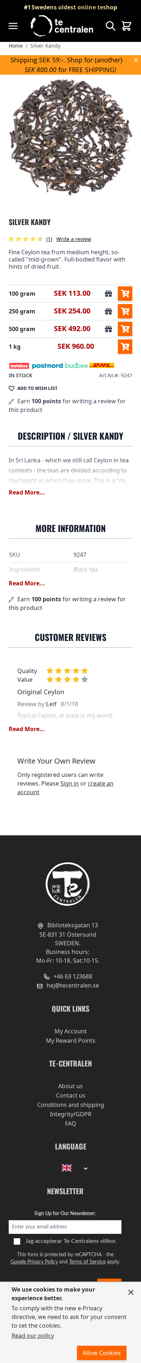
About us (70, 1086)
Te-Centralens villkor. (90, 1241)
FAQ (70, 1123)
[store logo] (62, 25)
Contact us (70, 1095)
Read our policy (33, 1336)
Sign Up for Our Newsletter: (65, 1213)
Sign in (69, 783)
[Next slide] (121, 138)
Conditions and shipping (70, 1105)
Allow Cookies (102, 1353)
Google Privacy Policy (34, 1262)
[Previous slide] (20, 138)
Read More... (27, 492)
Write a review (73, 239)
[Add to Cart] (125, 293)
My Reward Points (70, 1041)
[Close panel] (131, 1292)
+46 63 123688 (72, 976)
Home (16, 45)
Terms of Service (87, 1262)
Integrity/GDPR (70, 1114)
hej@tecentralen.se (72, 985)
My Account (71, 1031)
